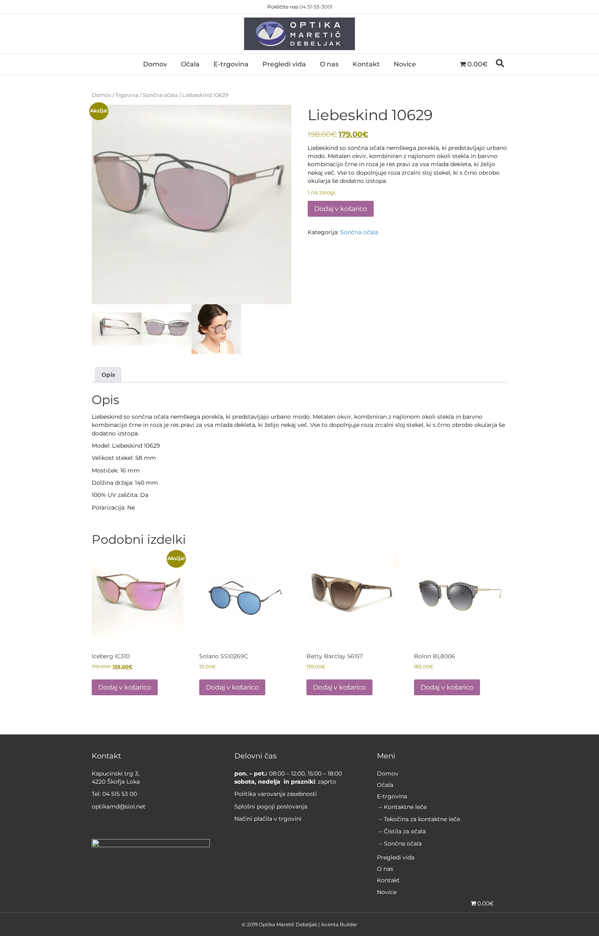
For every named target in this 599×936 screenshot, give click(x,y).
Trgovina (127, 95)
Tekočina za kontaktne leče (422, 819)
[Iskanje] (500, 63)
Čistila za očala (405, 831)
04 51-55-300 (315, 7)
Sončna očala (160, 95)
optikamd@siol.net (118, 806)
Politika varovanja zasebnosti (275, 794)
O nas (329, 64)
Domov (155, 64)
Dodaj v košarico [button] (124, 687)
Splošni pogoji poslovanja (270, 806)
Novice (405, 64)
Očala (190, 64)
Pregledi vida (284, 64)
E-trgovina (231, 64)
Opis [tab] (108, 374)
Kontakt (366, 64)
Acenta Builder (339, 924)
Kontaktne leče (405, 807)
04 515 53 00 (119, 794)
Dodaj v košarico (340, 209)
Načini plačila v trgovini (268, 818)
